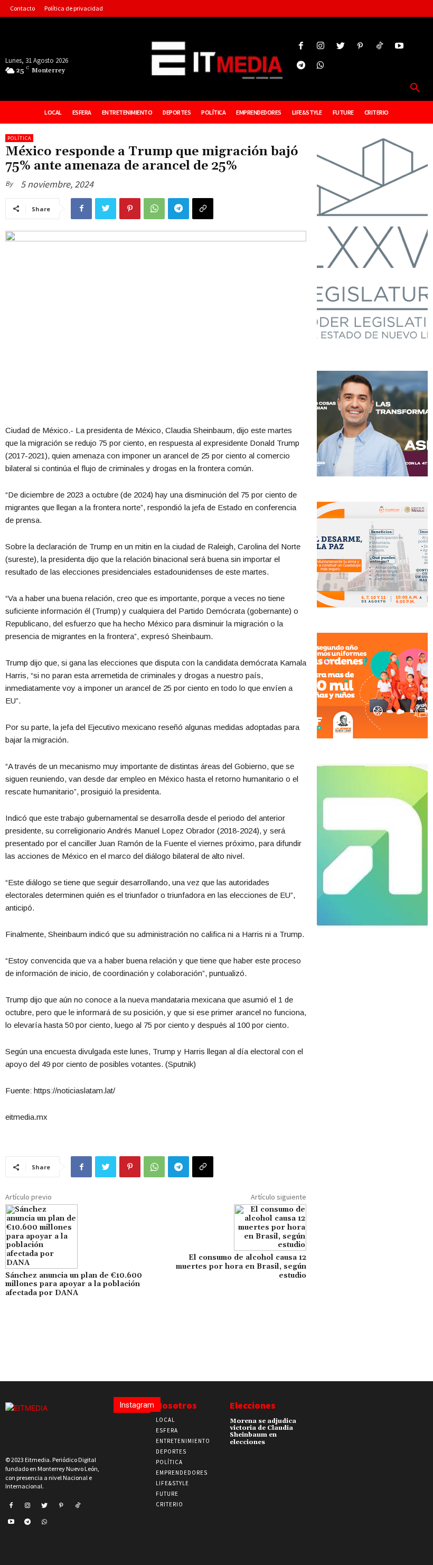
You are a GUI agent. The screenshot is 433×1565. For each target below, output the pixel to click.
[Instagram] (321, 46)
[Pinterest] (360, 46)
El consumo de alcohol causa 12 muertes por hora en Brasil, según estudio (241, 1266)
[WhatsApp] (154, 208)
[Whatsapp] (321, 66)
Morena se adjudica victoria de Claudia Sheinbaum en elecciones (263, 1431)
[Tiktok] (379, 46)
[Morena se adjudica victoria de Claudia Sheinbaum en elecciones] (310, 1424)
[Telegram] (301, 66)
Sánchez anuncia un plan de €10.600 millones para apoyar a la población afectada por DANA (73, 1284)
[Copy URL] (202, 208)
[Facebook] (301, 46)
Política (19, 138)
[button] (415, 88)
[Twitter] (340, 46)
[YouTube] (399, 46)
